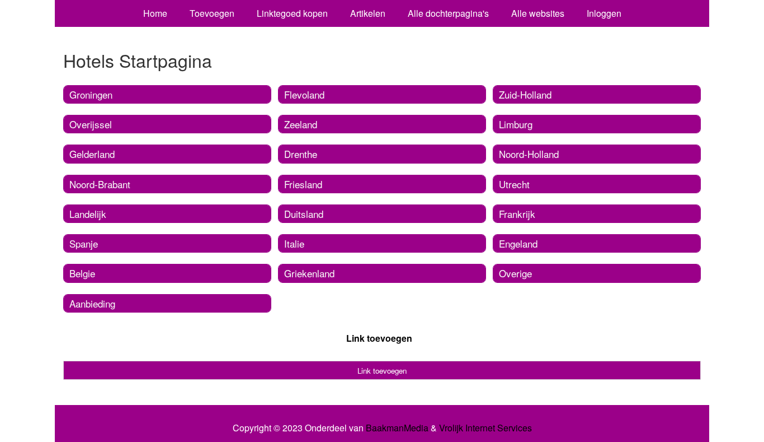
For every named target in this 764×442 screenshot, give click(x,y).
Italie (294, 243)
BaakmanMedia (397, 428)
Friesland (303, 184)
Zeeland (300, 124)
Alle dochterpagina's (448, 13)
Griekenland (309, 273)
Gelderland (92, 154)
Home (155, 13)
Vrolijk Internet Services (485, 428)
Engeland (518, 243)
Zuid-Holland (525, 94)
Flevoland (304, 94)
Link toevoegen (379, 338)
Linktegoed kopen (292, 13)
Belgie (82, 273)
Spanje (83, 243)
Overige (515, 273)
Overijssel (90, 124)
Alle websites (537, 13)
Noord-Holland (529, 154)
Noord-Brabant (99, 184)
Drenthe (300, 154)
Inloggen (604, 13)
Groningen (90, 94)
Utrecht (514, 184)
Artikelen (367, 13)
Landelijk (87, 214)
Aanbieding (92, 303)
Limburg (515, 124)
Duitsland (303, 214)
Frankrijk (517, 214)
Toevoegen (212, 13)
